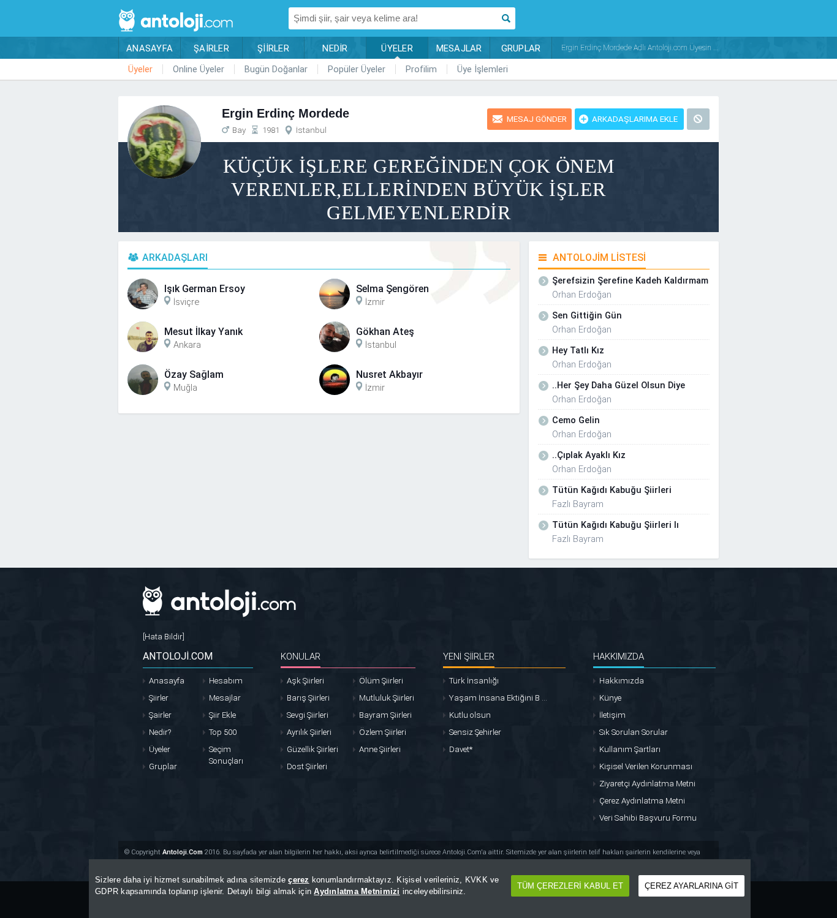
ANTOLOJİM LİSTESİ (599, 257)
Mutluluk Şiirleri (386, 697)
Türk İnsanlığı (474, 680)
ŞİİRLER (273, 48)
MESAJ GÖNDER (537, 119)
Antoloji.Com (182, 852)
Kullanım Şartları (630, 749)
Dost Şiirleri (307, 766)
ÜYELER (397, 48)
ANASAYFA (149, 48)
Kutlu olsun (470, 715)
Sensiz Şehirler (475, 732)
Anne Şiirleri (380, 749)
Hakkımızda (621, 680)
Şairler (160, 715)
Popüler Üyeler (356, 69)
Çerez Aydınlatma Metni (642, 800)
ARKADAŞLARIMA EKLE (635, 119)
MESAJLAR (459, 48)
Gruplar (163, 766)
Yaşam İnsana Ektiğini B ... (498, 697)
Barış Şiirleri (308, 697)
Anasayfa (166, 680)
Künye (610, 697)
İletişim (612, 715)
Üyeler (140, 69)
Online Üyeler (198, 69)
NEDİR (334, 48)
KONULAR (300, 656)
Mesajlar (225, 697)
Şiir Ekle (222, 715)
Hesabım (226, 680)
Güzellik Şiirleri (312, 749)
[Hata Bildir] (163, 636)
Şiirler (159, 697)
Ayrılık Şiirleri (309, 732)
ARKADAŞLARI (175, 257)
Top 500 (223, 732)
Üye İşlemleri (482, 69)
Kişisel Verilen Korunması (645, 766)
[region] (420, 888)
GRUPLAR (521, 48)
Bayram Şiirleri (385, 715)
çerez (298, 879)
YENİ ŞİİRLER (468, 656)
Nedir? (160, 732)
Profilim (421, 69)
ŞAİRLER (211, 48)
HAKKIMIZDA (618, 656)
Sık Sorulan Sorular (633, 732)
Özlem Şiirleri (382, 732)
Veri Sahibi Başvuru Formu (648, 817)
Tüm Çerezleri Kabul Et (570, 885)
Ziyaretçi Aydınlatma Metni (647, 783)
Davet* (460, 749)
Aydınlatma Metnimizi (357, 891)
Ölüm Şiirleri (381, 680)
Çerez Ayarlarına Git (691, 885)
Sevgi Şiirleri (307, 715)
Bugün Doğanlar (276, 69)
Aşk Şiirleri (305, 680)
